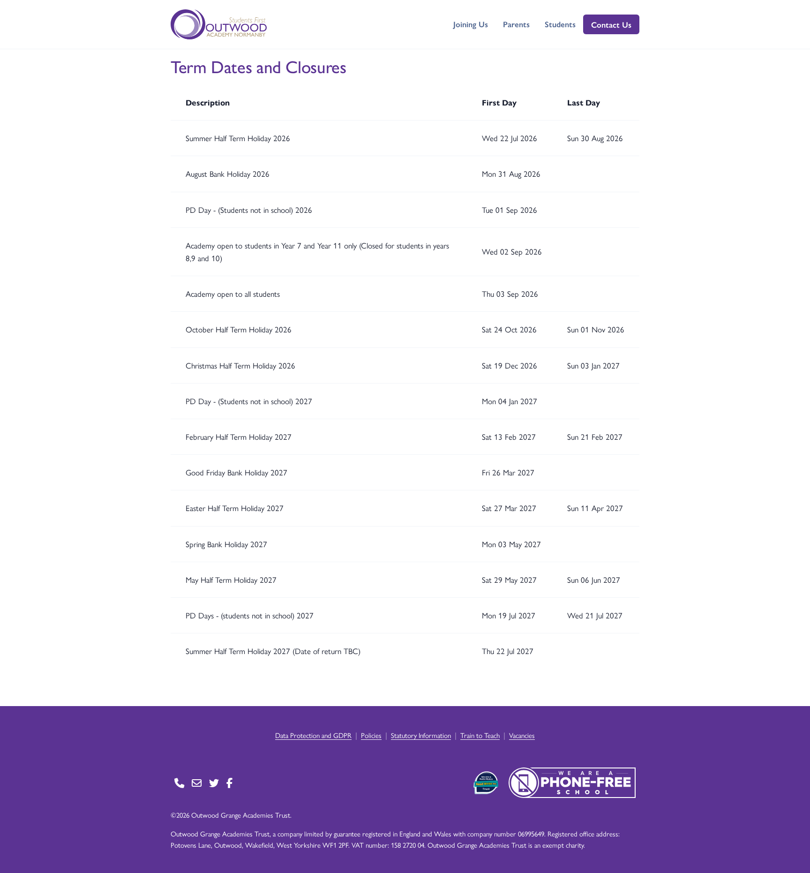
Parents (516, 24)
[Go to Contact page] (179, 782)
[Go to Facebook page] (229, 782)
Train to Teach (480, 735)
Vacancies (522, 735)
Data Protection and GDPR (313, 735)
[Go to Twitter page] (214, 782)
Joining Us (470, 24)
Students (560, 24)
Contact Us (611, 24)
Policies (371, 735)
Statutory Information (421, 735)
